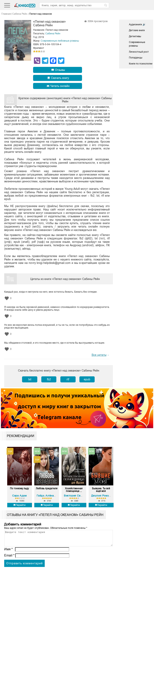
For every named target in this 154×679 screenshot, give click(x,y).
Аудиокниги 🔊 (137, 24)
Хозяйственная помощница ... (74, 489)
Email (9, 555)
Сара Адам (19, 495)
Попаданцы (135, 57)
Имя (8, 549)
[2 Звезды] (36, 51)
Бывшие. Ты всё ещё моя (101, 489)
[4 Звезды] (41, 51)
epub (87, 379)
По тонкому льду (19, 488)
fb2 (49, 379)
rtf (68, 379)
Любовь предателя (47, 488)
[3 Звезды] (39, 51)
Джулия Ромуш (101, 495)
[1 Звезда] (34, 51)
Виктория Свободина (77, 495)
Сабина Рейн (52, 33)
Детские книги (137, 30)
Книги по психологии (140, 63)
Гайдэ (40, 495)
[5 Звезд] (44, 51)
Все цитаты (99, 354)
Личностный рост (139, 51)
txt (29, 379)
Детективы (135, 36)
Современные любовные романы (60, 40)
